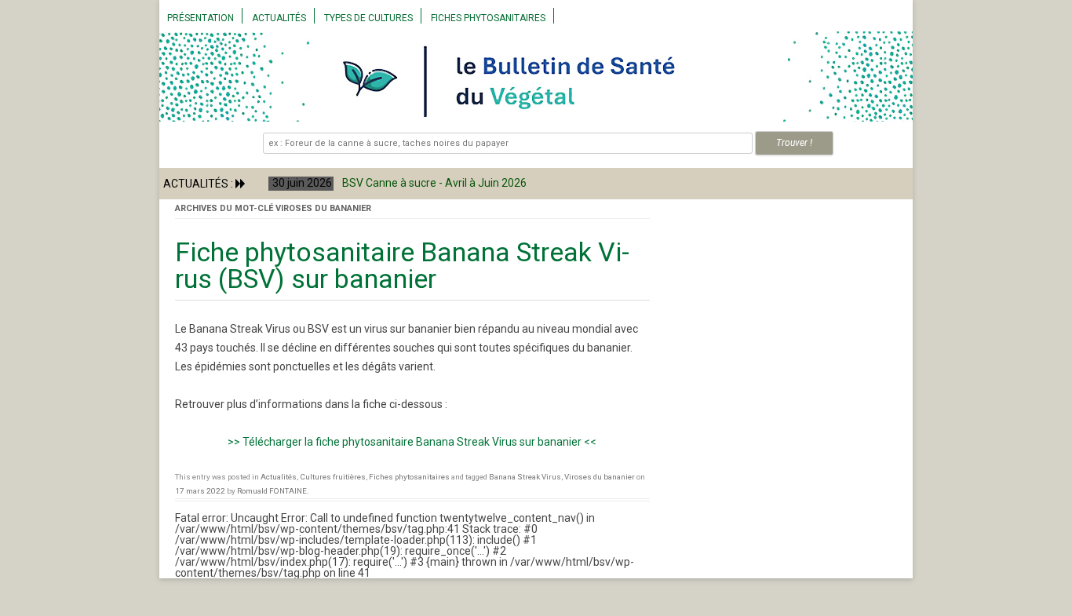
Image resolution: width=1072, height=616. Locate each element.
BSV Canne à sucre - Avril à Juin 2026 (428, 183)
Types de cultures (368, 18)
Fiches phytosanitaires (488, 18)
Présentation (200, 18)
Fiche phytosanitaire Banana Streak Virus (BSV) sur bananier (402, 265)
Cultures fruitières (333, 476)
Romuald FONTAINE (272, 491)
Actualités (279, 18)
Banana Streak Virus (525, 476)
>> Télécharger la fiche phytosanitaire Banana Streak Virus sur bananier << (412, 442)
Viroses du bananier (599, 476)
